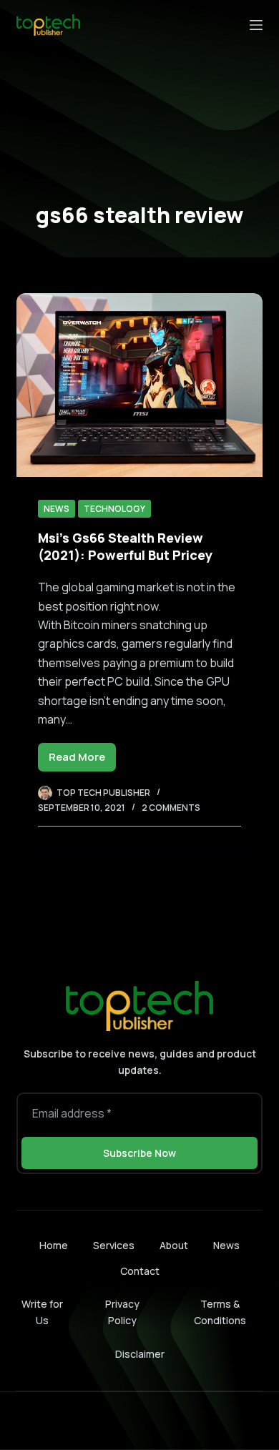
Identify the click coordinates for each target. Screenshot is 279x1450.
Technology (114, 509)
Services (113, 1245)
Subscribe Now (139, 1153)
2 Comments (171, 808)
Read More (82, 760)
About (174, 1245)
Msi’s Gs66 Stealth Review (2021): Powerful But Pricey (125, 546)
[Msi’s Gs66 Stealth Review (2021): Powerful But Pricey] (139, 385)
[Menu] (256, 25)
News (56, 509)
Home (53, 1245)
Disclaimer (140, 1354)
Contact (140, 1271)
